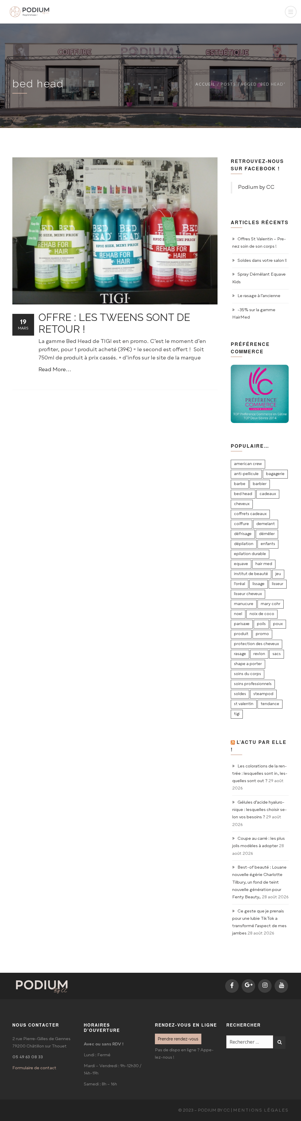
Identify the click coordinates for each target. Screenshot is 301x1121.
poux (278, 624)
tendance (270, 704)
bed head (243, 494)
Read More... (55, 369)
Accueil (205, 84)
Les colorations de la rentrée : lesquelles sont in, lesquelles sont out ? (259, 773)
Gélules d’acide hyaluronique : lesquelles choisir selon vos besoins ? (259, 809)
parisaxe (242, 624)
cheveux (242, 504)
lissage (258, 584)
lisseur (277, 584)
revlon (259, 654)
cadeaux (268, 494)
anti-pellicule (246, 474)
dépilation (243, 544)
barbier (260, 484)
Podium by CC (256, 187)
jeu (278, 574)
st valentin (243, 704)
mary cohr (270, 604)
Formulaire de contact (34, 1068)
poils (261, 624)
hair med (263, 564)
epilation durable (250, 554)
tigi (237, 714)
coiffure (241, 524)
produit (241, 634)
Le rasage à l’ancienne (259, 296)
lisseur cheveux (248, 594)
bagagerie (275, 474)
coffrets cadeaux (250, 514)
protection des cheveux (256, 644)
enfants (268, 544)
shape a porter (248, 664)
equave (241, 564)
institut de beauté (251, 574)
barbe (239, 484)
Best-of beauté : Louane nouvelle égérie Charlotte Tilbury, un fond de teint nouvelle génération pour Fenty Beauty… (259, 882)
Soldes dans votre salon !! (262, 261)
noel (238, 614)
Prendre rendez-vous (178, 1039)
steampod (263, 694)
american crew (248, 464)
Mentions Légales (261, 1110)
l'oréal (239, 584)
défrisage (243, 534)
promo (262, 634)
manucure (243, 604)
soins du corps (247, 674)
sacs (276, 654)
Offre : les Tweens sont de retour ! (114, 323)
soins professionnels (253, 684)
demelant (265, 524)
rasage (240, 654)
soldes (240, 694)
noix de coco (262, 614)
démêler (267, 534)
